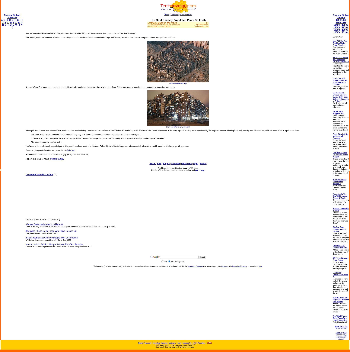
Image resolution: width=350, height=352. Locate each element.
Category (172, 343)
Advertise (201, 343)
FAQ (194, 343)
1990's (345, 30)
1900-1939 (341, 22)
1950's (345, 25)
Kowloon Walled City (178, 83)
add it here (199, 170)
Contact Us (187, 343)
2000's (336, 32)
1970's (345, 27)
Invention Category (195, 266)
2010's (345, 32)
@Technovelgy (56, 159)
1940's (336, 25)
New (190, 15)
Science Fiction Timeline (341, 16)
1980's (336, 30)
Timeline (183, 15)
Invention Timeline (239, 266)
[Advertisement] (12, 72)
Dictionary (175, 15)
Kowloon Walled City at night (178, 127)
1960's (336, 27)
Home (166, 15)
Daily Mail (71, 150)
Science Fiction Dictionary (12, 16)
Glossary (224, 266)
